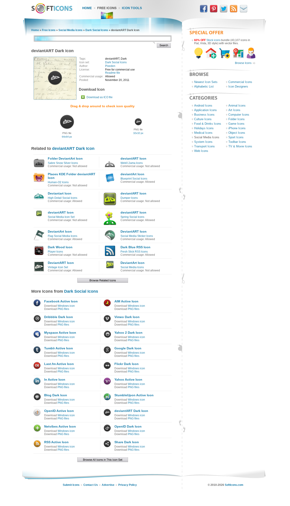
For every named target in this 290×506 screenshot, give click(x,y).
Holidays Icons (204, 128)
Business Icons (204, 114)
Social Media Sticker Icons (137, 236)
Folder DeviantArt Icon (65, 158)
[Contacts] (243, 11)
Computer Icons (238, 114)
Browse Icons (243, 63)
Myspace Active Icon (60, 332)
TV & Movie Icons (240, 146)
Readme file (112, 72)
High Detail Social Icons (62, 197)
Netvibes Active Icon (60, 426)
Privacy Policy (127, 485)
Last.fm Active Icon (59, 364)
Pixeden (110, 66)
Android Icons (203, 105)
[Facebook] (203, 11)
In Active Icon (54, 379)
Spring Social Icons (132, 217)
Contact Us (90, 485)
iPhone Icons (237, 128)
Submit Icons (71, 485)
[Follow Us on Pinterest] (213, 11)
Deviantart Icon (59, 193)
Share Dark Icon (126, 442)
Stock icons (213, 40)
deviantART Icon (133, 158)
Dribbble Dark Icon (58, 317)
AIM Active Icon (126, 301)
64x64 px (67, 136)
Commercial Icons (240, 82)
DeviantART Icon (134, 231)
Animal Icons (237, 105)
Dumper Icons (129, 197)
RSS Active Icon (56, 442)
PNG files (63, 309)
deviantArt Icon (132, 174)
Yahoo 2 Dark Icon (128, 332)
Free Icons (106, 8)
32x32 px (138, 133)
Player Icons (55, 251)
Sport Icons (236, 137)
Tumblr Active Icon (58, 348)
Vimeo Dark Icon (127, 317)
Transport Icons (204, 146)
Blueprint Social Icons (134, 178)
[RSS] (233, 11)
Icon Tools (132, 8)
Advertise (108, 485)
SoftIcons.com (234, 485)
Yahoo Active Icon (128, 379)
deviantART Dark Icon (73, 148)
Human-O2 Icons (58, 182)
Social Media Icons (70, 30)
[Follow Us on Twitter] (223, 11)
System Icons (203, 142)
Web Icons (201, 151)
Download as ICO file (100, 97)
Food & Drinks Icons (207, 123)
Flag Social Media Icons (62, 236)
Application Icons (205, 110)
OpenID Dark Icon (128, 426)
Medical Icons (203, 132)
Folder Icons (236, 119)
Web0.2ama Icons (132, 163)
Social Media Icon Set (61, 217)
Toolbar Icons (237, 142)
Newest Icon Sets (206, 82)
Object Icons (236, 132)
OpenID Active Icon (59, 411)
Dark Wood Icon (60, 247)
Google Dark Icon (127, 348)
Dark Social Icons (96, 30)
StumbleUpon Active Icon (134, 395)
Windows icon (66, 305)
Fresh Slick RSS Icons (134, 251)
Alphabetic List (204, 86)
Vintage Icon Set (58, 267)
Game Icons (236, 123)
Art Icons (234, 110)
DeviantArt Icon (60, 231)
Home (87, 8)
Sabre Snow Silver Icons (63, 163)
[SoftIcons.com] (51, 12)
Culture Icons (203, 119)
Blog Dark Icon (55, 395)
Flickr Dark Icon (126, 364)
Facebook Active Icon (61, 301)
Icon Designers (238, 86)
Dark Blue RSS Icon (135, 247)
